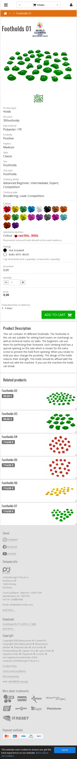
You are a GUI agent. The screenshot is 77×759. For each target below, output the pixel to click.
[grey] (47, 217)
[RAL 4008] (15, 225)
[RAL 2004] (7, 225)
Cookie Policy (10, 665)
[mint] (64, 217)
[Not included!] (5, 250)
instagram (12, 539)
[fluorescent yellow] (23, 217)
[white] (39, 209)
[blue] (31, 209)
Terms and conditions (14, 671)
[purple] (55, 217)
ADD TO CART (56, 315)
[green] (23, 209)
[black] (47, 209)
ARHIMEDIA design (18, 681)
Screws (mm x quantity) (48, 259)
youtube (11, 553)
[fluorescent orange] (7, 217)
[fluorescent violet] (39, 217)
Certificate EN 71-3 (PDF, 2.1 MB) (19, 624)
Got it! (65, 749)
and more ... (9, 609)
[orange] (64, 209)
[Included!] (5, 254)
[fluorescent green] (15, 217)
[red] (7, 209)
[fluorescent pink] (31, 217)
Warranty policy (11, 676)
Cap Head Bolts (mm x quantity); (19, 259)
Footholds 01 (24, 13)
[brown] (55, 209)
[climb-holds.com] (5, 13)
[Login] (71, 4)
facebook (12, 546)
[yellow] (15, 209)
